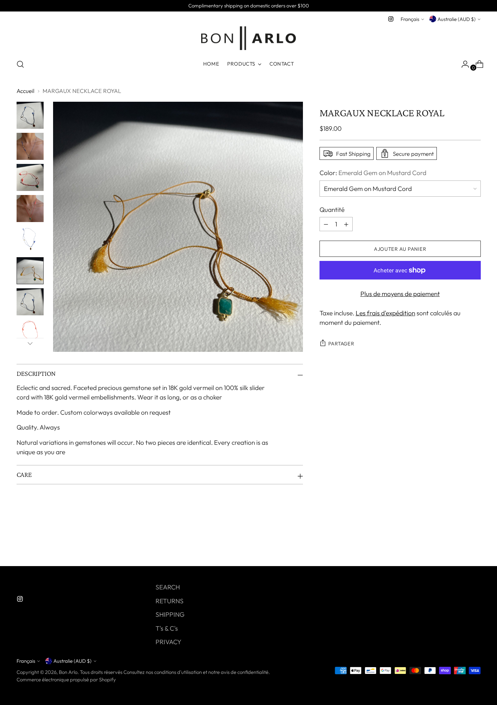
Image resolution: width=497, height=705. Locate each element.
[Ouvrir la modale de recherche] (20, 64)
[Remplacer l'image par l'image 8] (30, 332)
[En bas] (30, 343)
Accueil (25, 90)
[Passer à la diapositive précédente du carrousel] (459, 543)
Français (410, 19)
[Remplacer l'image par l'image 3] (30, 177)
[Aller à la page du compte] (462, 64)
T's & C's (167, 628)
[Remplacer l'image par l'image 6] (30, 270)
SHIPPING (170, 614)
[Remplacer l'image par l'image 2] (30, 146)
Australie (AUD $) (456, 19)
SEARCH (168, 587)
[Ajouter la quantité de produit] (326, 224)
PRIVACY (169, 642)
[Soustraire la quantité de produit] (346, 224)
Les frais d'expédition (385, 313)
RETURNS (170, 601)
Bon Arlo (68, 672)
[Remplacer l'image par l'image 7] (30, 301)
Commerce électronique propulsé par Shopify (66, 679)
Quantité (332, 209)
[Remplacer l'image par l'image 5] (30, 239)
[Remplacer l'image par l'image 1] (30, 115)
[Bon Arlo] (248, 38)
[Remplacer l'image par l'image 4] (30, 208)
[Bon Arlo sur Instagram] (391, 19)
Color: (373, 173)
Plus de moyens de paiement (400, 294)
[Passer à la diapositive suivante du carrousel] (475, 543)
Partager (341, 343)
